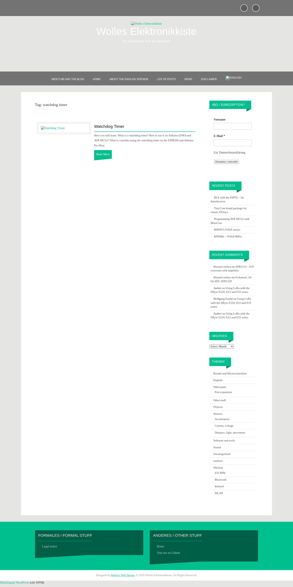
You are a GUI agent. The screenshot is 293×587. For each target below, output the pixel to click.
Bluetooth (221, 479)
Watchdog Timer (109, 126)
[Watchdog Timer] (53, 128)
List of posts (166, 79)
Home (97, 79)
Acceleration (222, 419)
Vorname (219, 119)
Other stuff (219, 400)
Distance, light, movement (230, 432)
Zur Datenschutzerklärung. (230, 152)
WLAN (219, 493)
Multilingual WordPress (14, 582)
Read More (103, 154)
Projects (218, 406)
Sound (217, 447)
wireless (218, 460)
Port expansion (223, 392)
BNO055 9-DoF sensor (227, 229)
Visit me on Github (168, 552)
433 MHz (220, 472)
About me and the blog (67, 79)
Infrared (219, 486)
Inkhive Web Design (123, 575)
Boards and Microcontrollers (230, 373)
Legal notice (49, 546)
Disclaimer (209, 79)
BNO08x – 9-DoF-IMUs (228, 236)
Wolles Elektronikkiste (146, 31)
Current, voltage (224, 425)
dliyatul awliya (222, 266)
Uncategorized (221, 454)
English (217, 380)
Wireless (218, 467)
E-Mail (219, 136)
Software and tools (224, 440)
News (188, 79)
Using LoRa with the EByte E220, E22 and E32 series (231, 302)
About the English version (128, 79)
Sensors (217, 413)
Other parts (219, 387)
